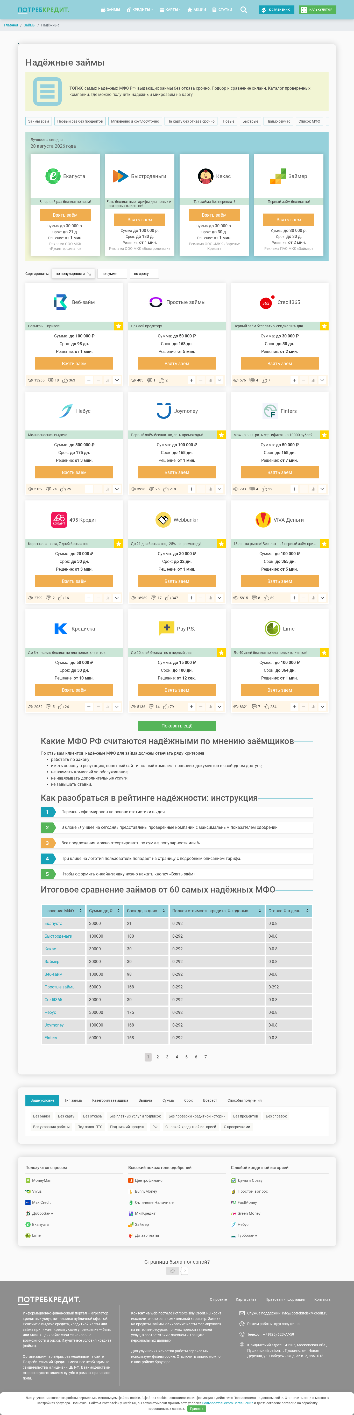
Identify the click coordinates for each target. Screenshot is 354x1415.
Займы (113, 10)
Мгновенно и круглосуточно (135, 121)
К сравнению (280, 9)
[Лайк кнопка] (172, 1271)
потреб (44, 9)
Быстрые (250, 121)
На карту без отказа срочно (191, 121)
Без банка (41, 1116)
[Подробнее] (117, 380)
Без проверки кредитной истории (197, 1116)
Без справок (276, 1116)
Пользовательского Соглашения (227, 1403)
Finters (51, 1037)
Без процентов (245, 1116)
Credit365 (53, 999)
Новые (228, 121)
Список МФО (309, 121)
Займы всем (38, 121)
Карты (172, 10)
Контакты (322, 1299)
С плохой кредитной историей (190, 1127)
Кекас (50, 948)
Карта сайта (246, 1299)
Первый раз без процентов (80, 121)
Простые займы (60, 987)
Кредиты (141, 10)
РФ (155, 1127)
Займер (52, 961)
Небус (50, 1012)
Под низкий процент (127, 1127)
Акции (200, 10)
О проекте (218, 1299)
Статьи (225, 10)
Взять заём (65, 215)
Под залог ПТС (89, 1127)
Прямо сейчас (278, 121)
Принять (196, 1409)
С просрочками (237, 1127)
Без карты (66, 1116)
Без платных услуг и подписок (135, 1116)
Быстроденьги (58, 936)
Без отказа (92, 1116)
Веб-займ (53, 974)
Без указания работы (51, 1127)
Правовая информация (285, 1299)
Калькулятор (320, 9)
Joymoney (54, 1025)
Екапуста (53, 923)
